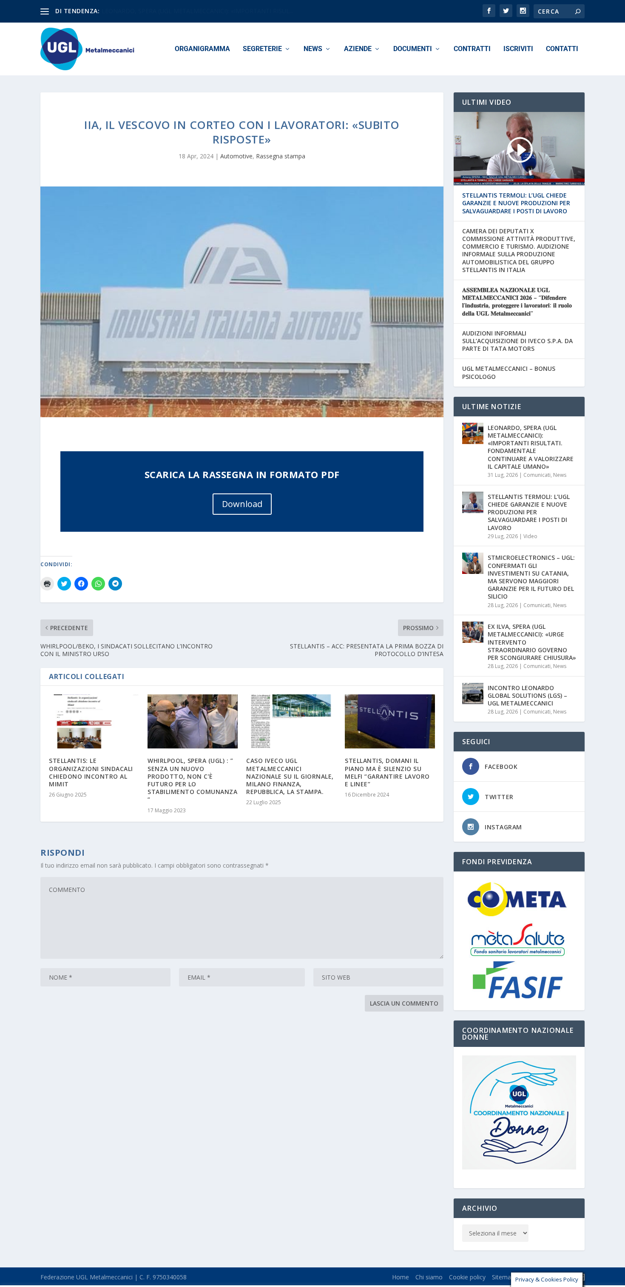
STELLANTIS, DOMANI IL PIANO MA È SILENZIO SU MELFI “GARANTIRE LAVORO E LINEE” (387, 772)
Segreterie (262, 49)
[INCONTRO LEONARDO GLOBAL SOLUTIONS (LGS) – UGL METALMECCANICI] (472, 693)
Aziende (358, 49)
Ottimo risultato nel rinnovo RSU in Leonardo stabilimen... (180, 11)
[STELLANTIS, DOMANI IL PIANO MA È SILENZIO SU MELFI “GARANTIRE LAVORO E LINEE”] (390, 721)
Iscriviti (518, 49)
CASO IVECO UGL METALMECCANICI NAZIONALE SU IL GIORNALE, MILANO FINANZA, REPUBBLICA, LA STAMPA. (290, 776)
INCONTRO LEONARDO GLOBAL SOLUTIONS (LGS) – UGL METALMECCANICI (527, 695)
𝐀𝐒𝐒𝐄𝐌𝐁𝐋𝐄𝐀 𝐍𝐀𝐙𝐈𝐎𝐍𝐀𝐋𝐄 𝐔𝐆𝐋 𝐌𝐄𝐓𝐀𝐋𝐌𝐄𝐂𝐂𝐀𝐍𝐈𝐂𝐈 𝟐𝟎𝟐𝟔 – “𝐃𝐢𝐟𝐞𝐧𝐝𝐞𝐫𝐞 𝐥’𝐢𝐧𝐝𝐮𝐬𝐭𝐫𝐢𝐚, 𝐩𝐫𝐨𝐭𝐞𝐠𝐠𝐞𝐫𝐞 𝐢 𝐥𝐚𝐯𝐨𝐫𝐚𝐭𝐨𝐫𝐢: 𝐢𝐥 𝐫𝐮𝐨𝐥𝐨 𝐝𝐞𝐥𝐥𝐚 (517, 301)
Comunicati (537, 475)
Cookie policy (467, 1277)
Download (242, 504)
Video (530, 536)
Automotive (236, 156)
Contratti (472, 49)
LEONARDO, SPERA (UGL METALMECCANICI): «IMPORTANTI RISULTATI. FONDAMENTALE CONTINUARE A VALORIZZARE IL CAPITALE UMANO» (531, 447)
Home (400, 1277)
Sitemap (503, 1277)
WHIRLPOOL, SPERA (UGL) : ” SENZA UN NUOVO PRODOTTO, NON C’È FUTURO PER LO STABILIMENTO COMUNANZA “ (192, 780)
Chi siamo (429, 1277)
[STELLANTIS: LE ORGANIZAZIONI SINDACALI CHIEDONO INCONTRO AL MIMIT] (94, 721)
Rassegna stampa (280, 156)
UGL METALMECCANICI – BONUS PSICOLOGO (508, 372)
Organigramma (202, 49)
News (313, 49)
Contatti (562, 49)
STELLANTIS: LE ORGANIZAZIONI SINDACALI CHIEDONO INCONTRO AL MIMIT (91, 772)
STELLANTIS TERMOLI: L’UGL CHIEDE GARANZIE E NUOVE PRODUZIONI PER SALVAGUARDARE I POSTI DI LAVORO (516, 203)
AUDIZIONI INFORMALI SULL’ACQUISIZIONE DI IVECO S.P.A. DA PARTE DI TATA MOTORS (517, 341)
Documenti (412, 49)
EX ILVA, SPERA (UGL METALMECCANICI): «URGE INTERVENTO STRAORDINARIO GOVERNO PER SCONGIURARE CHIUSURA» (532, 642)
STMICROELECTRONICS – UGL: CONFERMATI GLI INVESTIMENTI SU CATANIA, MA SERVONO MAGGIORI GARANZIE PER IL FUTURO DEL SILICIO (531, 576)
